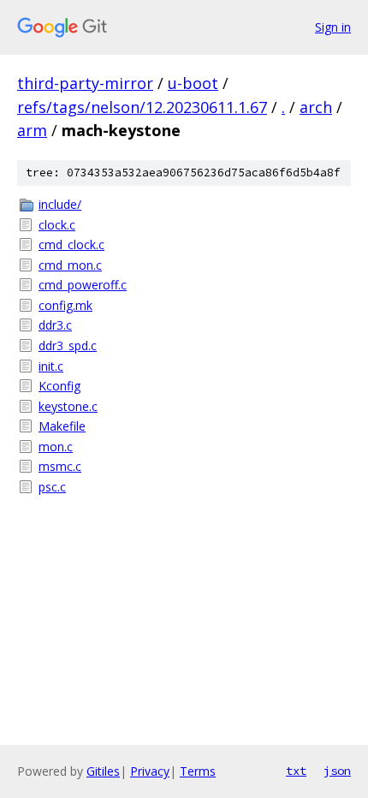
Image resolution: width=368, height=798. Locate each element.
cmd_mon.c (70, 265)
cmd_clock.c (71, 244)
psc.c (52, 487)
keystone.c (68, 406)
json (337, 770)
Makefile (62, 426)
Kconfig (59, 386)
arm (32, 130)
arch (316, 107)
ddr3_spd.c (68, 345)
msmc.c (60, 466)
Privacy (149, 771)
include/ (60, 204)
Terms (198, 771)
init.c (51, 366)
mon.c (56, 446)
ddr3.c (55, 325)
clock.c (57, 225)
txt (296, 770)
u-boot (193, 83)
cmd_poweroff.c (83, 285)
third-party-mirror (85, 83)
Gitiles (103, 771)
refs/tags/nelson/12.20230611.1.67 (142, 107)
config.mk (65, 305)
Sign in (333, 27)
